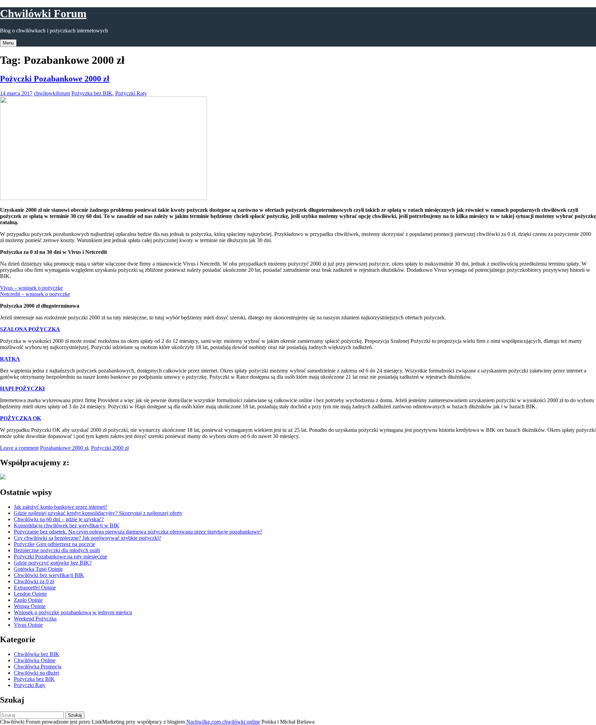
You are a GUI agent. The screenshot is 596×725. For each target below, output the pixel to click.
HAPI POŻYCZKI (22, 388)
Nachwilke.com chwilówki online (223, 722)
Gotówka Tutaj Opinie (38, 569)
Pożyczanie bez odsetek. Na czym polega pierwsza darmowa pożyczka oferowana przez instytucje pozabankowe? (138, 532)
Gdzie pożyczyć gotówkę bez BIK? (53, 563)
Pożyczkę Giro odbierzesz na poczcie (54, 544)
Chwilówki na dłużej (36, 673)
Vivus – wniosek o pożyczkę (31, 288)
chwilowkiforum (52, 93)
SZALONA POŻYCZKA (30, 329)
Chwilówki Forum (43, 13)
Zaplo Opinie (28, 600)
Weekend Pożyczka (35, 619)
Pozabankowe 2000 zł (64, 448)
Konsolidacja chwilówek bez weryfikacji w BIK (66, 525)
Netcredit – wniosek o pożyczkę (35, 294)
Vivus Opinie (28, 625)
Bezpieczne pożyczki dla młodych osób (57, 550)
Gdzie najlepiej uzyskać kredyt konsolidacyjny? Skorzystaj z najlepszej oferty (98, 513)
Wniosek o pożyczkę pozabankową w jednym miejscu (73, 612)
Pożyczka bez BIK (91, 93)
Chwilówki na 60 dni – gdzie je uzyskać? (59, 519)
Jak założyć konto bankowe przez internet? (60, 507)
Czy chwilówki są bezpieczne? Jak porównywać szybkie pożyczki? (87, 538)
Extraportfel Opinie (35, 587)
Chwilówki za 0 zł (34, 581)
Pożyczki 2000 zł (110, 448)
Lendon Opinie (30, 594)
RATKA (10, 359)
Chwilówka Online (35, 660)
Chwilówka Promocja (37, 666)
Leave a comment (19, 448)
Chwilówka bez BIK (36, 654)
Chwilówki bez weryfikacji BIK (49, 575)
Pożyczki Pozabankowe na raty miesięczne (60, 556)
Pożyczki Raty (131, 93)
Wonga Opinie (30, 606)
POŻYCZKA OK (20, 418)
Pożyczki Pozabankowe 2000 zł (54, 78)
